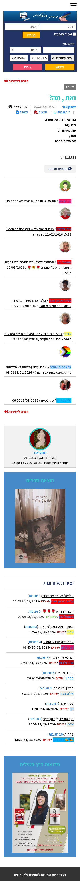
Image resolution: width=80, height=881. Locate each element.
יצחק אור (40, 453)
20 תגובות (56, 734)
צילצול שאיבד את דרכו (58, 596)
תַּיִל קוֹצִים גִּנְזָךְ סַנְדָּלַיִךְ (58, 719)
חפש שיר (68, 44)
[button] (73, 6)
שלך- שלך (67, 703)
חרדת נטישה (65, 672)
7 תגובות (63, 112)
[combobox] (25, 50)
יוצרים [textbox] (35, 49)
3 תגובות (46, 688)
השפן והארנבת (63, 688)
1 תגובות (35, 596)
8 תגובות (35, 719)
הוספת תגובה (58, 168)
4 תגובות (35, 642)
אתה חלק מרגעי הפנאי (58, 642)
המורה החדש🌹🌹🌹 (58, 611)
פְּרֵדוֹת (69, 734)
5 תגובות (34, 611)
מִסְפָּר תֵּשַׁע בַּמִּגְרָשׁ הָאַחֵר (56, 626)
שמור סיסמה (63, 34)
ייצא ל (42, 112)
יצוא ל (23, 112)
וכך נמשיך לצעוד (62, 657)
